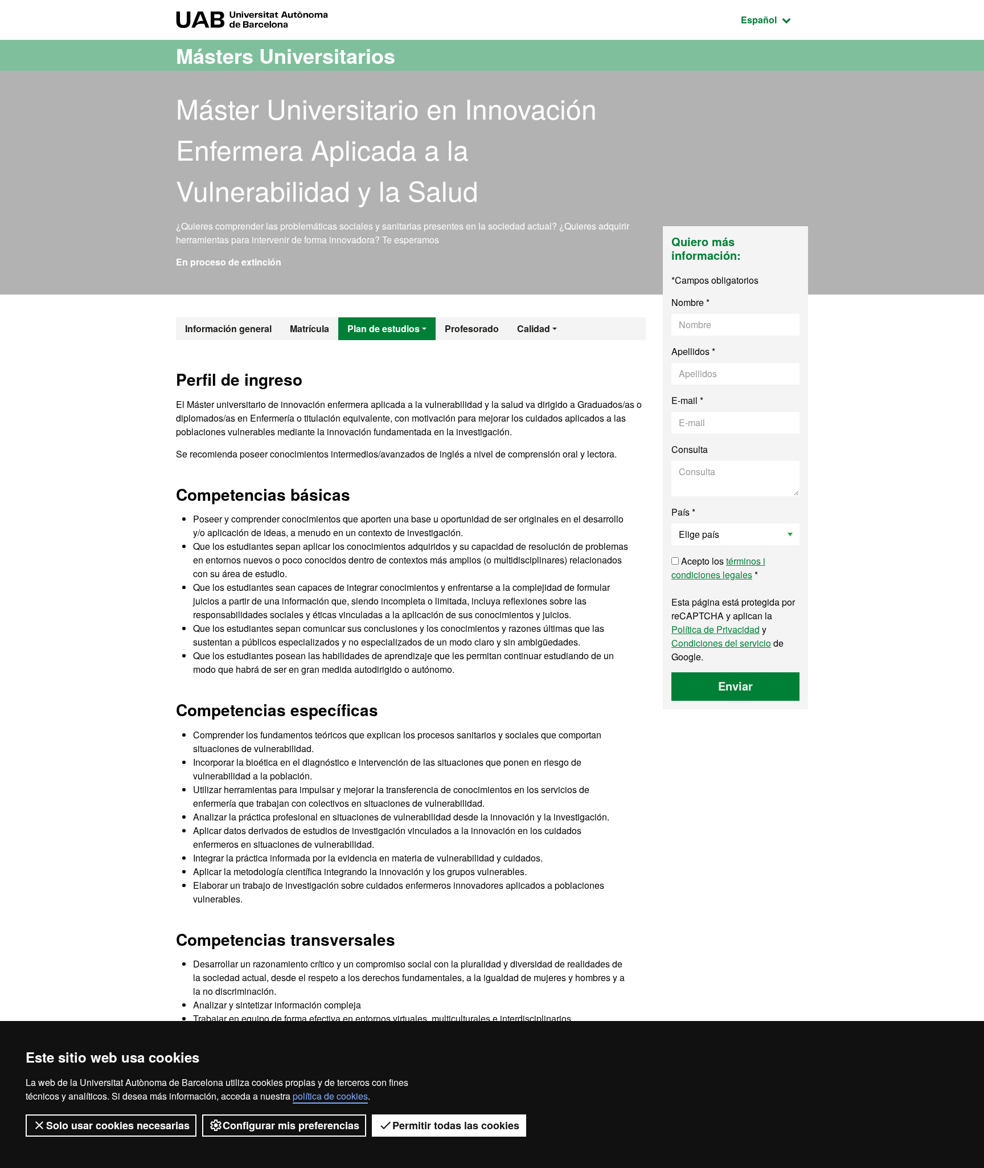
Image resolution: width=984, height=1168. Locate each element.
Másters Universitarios (285, 55)
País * (683, 511)
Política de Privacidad (715, 629)
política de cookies (330, 1095)
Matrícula (309, 328)
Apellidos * (693, 351)
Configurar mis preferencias (291, 1125)
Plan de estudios (383, 328)
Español (774, 19)
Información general (228, 328)
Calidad (533, 328)
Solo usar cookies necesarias (118, 1125)
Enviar (735, 685)
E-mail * (687, 400)
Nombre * (690, 302)
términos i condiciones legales (718, 567)
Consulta (689, 449)
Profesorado (472, 328)
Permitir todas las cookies (455, 1125)
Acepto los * (718, 567)
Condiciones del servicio (721, 643)
